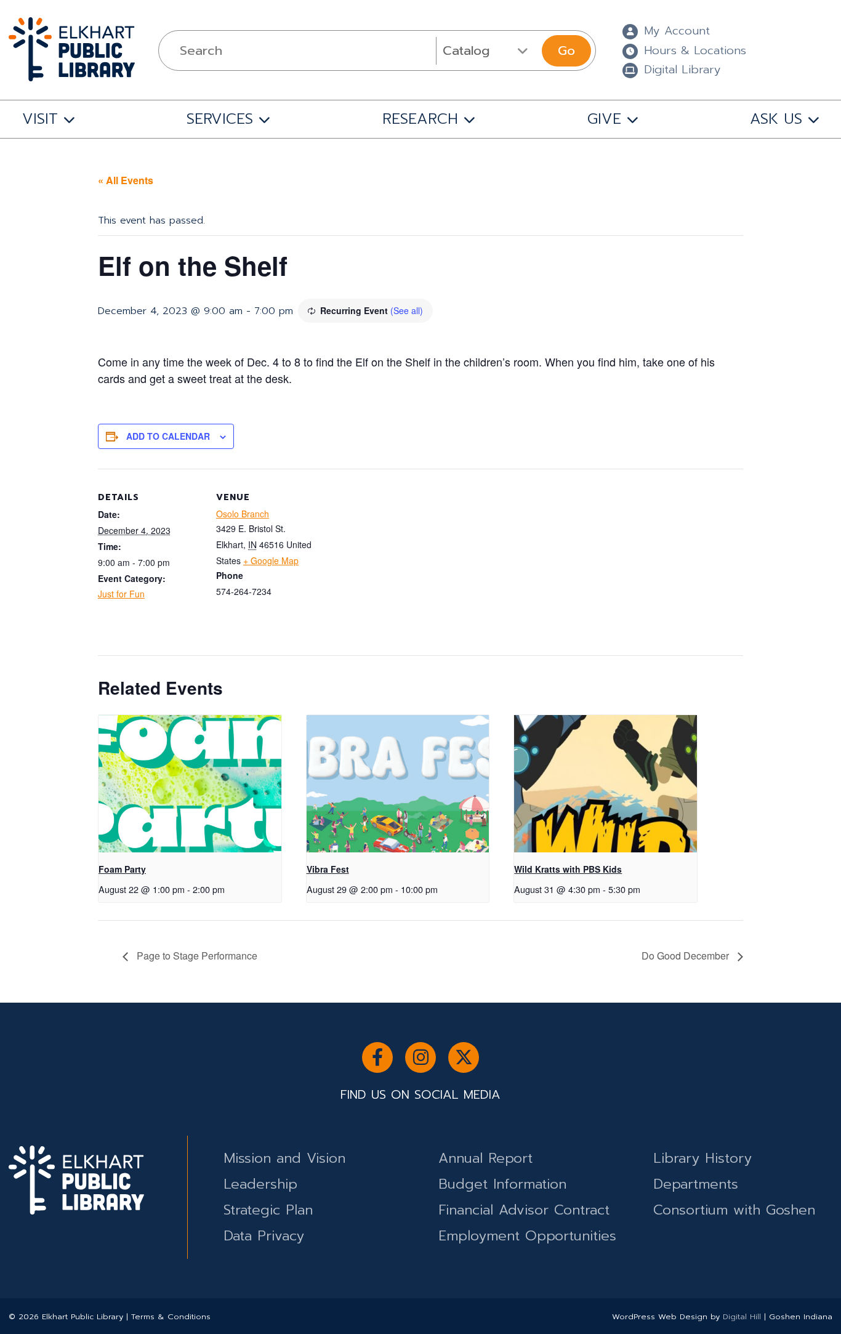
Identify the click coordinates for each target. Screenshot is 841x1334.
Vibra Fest (328, 869)
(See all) (406, 310)
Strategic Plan (268, 1210)
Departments (695, 1184)
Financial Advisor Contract (524, 1210)
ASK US (776, 119)
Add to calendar (168, 436)
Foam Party (122, 869)
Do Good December (686, 955)
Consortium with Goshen (734, 1210)
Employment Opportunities (527, 1236)
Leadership (260, 1184)
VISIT (40, 119)
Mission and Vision (284, 1158)
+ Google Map (271, 560)
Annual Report (485, 1158)
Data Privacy (263, 1236)
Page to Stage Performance (195, 955)
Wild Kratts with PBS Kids (568, 869)
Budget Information (502, 1184)
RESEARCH (420, 119)
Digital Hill (742, 1316)
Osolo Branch (242, 513)
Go (566, 50)
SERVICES (220, 119)
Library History (702, 1158)
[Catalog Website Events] (487, 50)
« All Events (125, 180)
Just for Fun (121, 594)
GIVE (604, 119)
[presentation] (190, 783)
